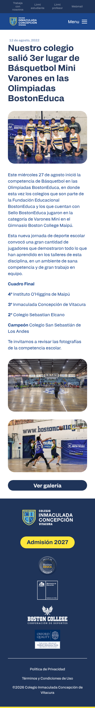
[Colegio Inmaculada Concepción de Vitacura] (23, 21)
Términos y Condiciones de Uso (47, 678)
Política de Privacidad (47, 669)
